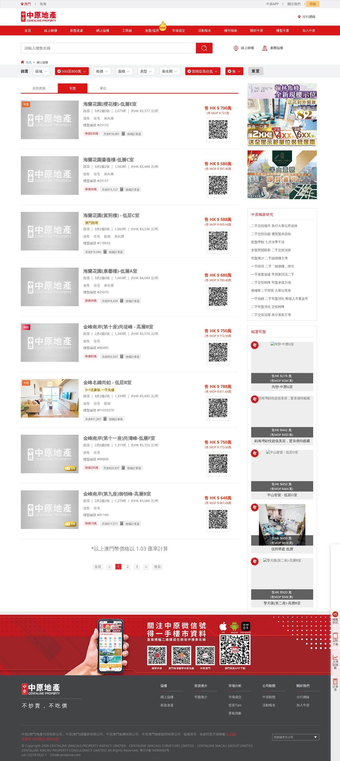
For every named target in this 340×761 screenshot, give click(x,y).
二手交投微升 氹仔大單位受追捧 (274, 225)
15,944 (96, 252)
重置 (256, 70)
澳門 (27, 4)
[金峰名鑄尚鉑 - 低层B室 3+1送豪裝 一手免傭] (50, 399)
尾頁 (157, 566)
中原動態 (269, 697)
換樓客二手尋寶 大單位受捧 (271, 290)
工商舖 (127, 30)
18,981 (115, 134)
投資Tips (235, 705)
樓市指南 (230, 30)
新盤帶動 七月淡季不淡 (267, 242)
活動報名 (204, 30)
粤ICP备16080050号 (154, 750)
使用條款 (38, 739)
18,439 (113, 301)
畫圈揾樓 (276, 48)
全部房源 (38, 88)
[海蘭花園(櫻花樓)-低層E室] (50, 120)
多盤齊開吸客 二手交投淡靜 (271, 250)
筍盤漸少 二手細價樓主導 (269, 258)
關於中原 (256, 30)
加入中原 (308, 30)
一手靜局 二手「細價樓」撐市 (272, 266)
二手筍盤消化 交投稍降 (267, 306)
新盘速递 (167, 705)
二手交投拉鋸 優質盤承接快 (271, 234)
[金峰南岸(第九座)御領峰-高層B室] (50, 510)
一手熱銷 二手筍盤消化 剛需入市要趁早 (279, 298)
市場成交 (178, 30)
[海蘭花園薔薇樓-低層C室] (50, 176)
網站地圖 (52, 739)
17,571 (113, 524)
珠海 (43, 4)
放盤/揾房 (152, 30)
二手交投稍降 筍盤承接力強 (271, 282)
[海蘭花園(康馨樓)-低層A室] (50, 287)
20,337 (113, 357)
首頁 (28, 30)
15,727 (113, 190)
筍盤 (72, 88)
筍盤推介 (201, 697)
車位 (103, 88)
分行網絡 (309, 16)
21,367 (96, 419)
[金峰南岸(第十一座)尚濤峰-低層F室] (50, 454)
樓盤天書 (282, 30)
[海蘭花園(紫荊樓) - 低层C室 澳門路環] (50, 231)
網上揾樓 (102, 30)
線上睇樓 (50, 30)
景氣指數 (235, 713)
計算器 (335, 688)
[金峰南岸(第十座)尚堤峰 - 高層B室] (50, 343)
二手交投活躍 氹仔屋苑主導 (271, 314)
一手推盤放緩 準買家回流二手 (272, 274)
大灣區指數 (335, 665)
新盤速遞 (76, 30)
